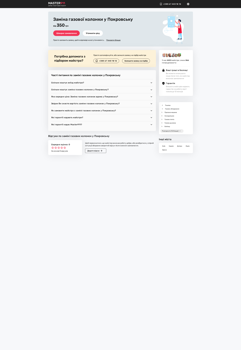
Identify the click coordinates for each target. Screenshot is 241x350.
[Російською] (189, 4)
